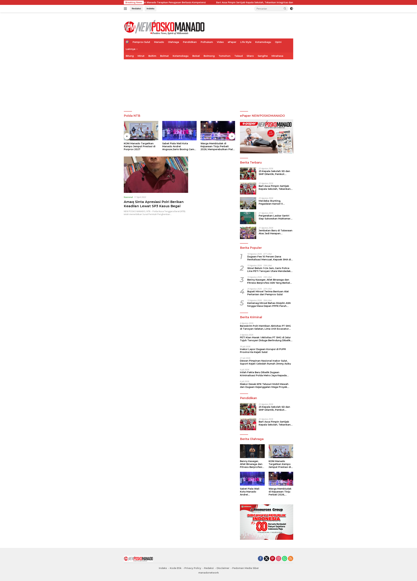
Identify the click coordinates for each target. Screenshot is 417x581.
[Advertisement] (208, 84)
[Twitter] (266, 559)
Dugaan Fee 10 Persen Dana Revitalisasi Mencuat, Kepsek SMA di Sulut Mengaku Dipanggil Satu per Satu (269, 258)
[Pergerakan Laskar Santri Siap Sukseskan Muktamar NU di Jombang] (248, 218)
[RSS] (290, 559)
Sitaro (250, 55)
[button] (285, 8)
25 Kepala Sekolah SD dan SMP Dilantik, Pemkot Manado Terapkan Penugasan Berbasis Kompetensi (274, 173)
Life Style (245, 42)
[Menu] (126, 8)
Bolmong (209, 55)
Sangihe (263, 55)
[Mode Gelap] (291, 8)
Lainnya (130, 49)
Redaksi (136, 8)
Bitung (130, 55)
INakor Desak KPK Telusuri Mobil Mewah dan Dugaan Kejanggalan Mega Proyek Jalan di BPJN (264, 385)
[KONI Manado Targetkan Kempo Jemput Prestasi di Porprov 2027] (281, 451)
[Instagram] (278, 559)
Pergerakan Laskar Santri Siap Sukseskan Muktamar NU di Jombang (274, 217)
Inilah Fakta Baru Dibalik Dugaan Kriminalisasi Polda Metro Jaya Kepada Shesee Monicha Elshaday (263, 374)
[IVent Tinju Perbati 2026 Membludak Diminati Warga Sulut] (218, 130)
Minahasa (277, 55)
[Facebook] (260, 559)
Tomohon (224, 55)
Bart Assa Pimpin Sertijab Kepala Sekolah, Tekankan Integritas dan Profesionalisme (235, 2)
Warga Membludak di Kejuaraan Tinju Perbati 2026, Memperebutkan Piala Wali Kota (179, 146)
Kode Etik (175, 568)
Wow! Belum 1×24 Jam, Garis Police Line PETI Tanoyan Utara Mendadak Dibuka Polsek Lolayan (269, 270)
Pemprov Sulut (141, 42)
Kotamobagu (263, 42)
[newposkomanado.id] (164, 26)
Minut (141, 55)
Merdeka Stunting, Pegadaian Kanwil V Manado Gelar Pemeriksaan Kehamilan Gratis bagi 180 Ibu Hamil (275, 202)
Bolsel (196, 55)
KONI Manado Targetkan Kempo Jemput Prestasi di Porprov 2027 (280, 464)
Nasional (128, 197)
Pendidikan (190, 42)
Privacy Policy (192, 568)
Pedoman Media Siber (245, 568)
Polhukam (207, 42)
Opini (278, 42)
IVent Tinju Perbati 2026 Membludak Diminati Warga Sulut (217, 146)
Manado (159, 42)
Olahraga (173, 42)
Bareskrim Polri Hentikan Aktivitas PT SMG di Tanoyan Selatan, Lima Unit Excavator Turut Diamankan (265, 327)
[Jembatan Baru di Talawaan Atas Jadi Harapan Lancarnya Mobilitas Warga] (248, 233)
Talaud (238, 55)
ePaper (232, 42)
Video (220, 42)
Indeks (150, 8)
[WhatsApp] (284, 559)
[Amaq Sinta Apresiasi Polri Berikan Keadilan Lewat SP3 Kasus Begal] (156, 174)
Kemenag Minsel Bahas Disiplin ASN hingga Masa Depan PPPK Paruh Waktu (269, 304)
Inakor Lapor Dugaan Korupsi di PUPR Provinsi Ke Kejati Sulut (263, 351)
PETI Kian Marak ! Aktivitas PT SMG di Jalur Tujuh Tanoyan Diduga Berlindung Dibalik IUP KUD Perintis (265, 339)
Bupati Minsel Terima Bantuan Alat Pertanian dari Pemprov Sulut (268, 293)
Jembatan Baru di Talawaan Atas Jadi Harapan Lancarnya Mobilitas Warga (275, 232)
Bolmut (164, 55)
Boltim (152, 55)
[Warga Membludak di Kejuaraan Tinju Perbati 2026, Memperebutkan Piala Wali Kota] (179, 130)
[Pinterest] (272, 559)
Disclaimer (223, 568)
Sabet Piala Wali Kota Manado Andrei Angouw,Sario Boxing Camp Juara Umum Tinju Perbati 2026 (140, 146)
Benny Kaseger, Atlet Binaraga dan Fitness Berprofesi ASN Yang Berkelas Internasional (270, 281)
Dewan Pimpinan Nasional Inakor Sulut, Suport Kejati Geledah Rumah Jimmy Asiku (265, 362)
